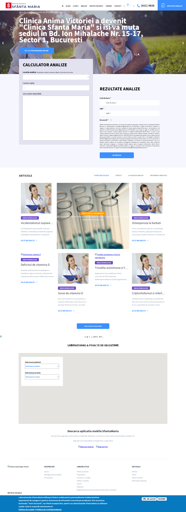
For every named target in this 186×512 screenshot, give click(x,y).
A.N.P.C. (79, 484)
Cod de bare (105, 98)
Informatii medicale (139, 481)
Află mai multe (28, 240)
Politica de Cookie (26, 509)
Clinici (75, 6)
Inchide (162, 499)
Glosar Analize (137, 478)
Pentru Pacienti (96, 6)
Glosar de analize (135, 175)
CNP (102, 109)
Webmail (80, 487)
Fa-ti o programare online (36, 50)
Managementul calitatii (52, 475)
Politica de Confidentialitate (49, 509)
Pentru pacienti (82, 471)
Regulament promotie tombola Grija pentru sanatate (96, 490)
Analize (84, 6)
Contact (118, 6)
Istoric (46, 471)
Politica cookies (83, 481)
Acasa (68, 6)
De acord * (104, 120)
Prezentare (48, 478)
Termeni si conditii (83, 478)
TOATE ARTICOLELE (101, 175)
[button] (108, 378)
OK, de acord (149, 499)
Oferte (119, 175)
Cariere (109, 6)
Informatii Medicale (158, 175)
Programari (81, 475)
